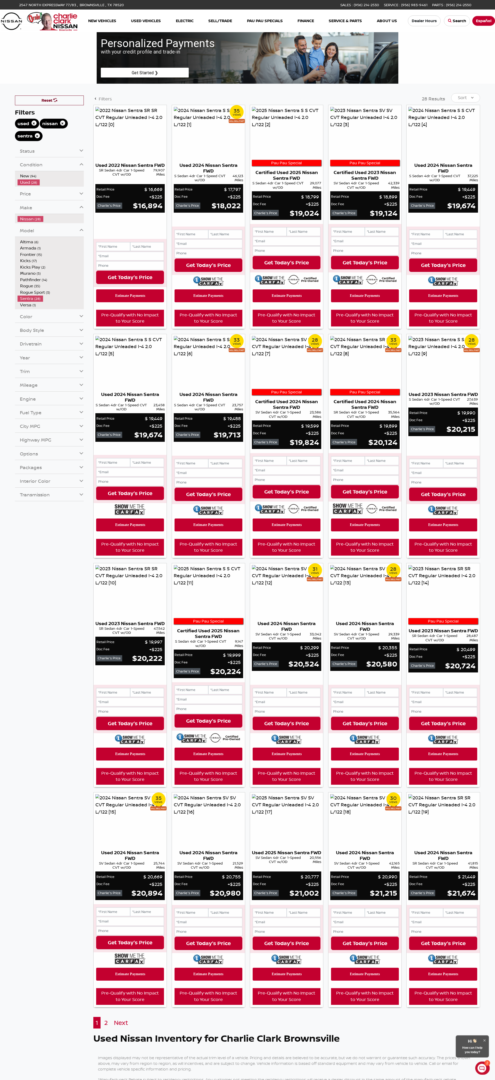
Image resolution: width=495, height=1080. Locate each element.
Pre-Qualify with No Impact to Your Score (130, 318)
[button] (102, 21)
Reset (47, 100)
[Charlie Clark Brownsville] (39, 20)
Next (121, 1022)
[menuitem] (51, 176)
